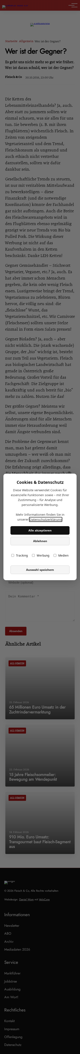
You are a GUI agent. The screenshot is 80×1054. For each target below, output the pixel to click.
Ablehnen (40, 541)
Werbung (43, 556)
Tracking (22, 556)
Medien (63, 556)
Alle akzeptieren (40, 530)
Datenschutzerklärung (45, 520)
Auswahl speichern (40, 569)
